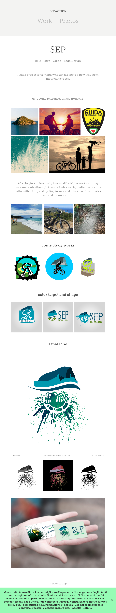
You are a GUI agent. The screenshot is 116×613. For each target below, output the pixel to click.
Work (44, 21)
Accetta (76, 607)
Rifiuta (87, 607)
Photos (69, 21)
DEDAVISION (58, 11)
